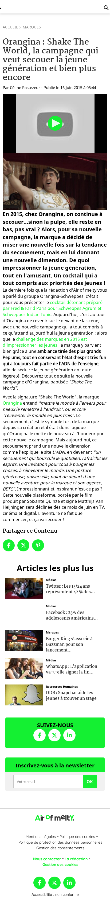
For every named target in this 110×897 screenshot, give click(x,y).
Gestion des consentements (60, 847)
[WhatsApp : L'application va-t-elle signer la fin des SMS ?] (24, 668)
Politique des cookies (77, 836)
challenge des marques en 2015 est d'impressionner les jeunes (45, 342)
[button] (55, 123)
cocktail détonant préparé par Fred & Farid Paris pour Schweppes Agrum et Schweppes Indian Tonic (53, 308)
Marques (32, 27)
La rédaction (76, 858)
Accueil (10, 27)
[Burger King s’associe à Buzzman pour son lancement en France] (24, 640)
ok (90, 782)
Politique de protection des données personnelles (60, 842)
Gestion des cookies (60, 864)
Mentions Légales (41, 836)
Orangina (12, 403)
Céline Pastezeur (25, 87)
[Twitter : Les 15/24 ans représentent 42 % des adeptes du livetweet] (24, 587)
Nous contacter (47, 858)
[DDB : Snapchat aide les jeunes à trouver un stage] (24, 694)
